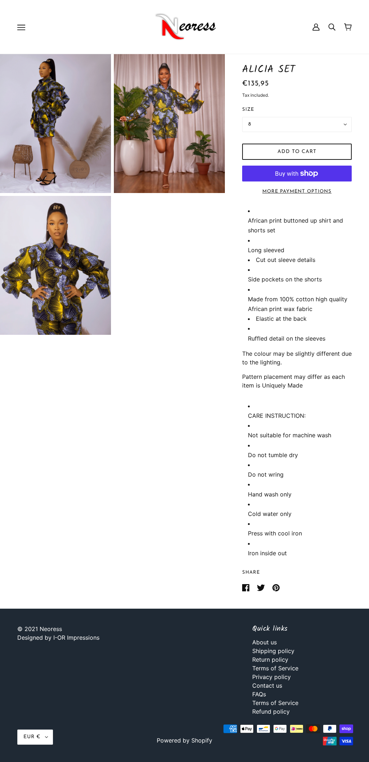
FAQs (259, 694)
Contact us (267, 685)
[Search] (331, 27)
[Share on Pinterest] (276, 587)
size (248, 109)
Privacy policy (271, 676)
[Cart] (347, 27)
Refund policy (271, 711)
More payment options (297, 191)
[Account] (316, 27)
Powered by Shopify (184, 740)
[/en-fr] (184, 26)
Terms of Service (275, 668)
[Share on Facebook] (246, 587)
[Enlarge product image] (55, 123)
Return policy (270, 659)
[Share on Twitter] (262, 587)
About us (264, 642)
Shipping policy (273, 650)
